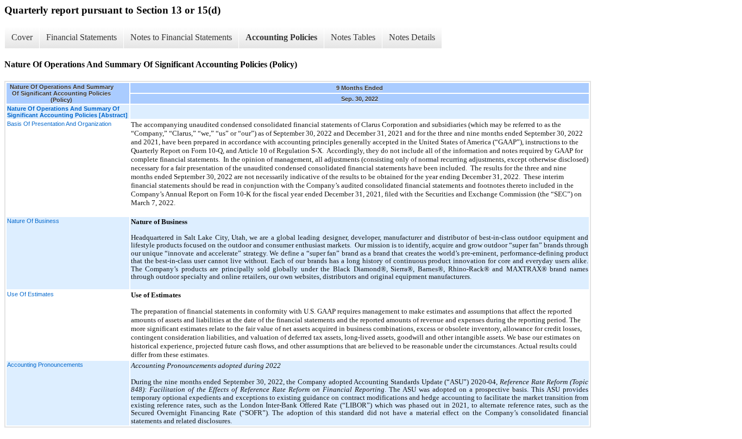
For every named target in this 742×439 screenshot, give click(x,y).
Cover (22, 37)
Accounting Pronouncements (45, 364)
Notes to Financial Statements (181, 37)
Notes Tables (353, 37)
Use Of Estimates (30, 294)
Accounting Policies (281, 37)
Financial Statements (81, 37)
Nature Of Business (33, 221)
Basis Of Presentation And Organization (59, 123)
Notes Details (412, 37)
